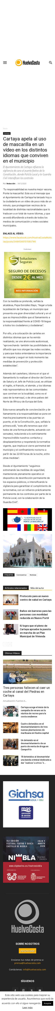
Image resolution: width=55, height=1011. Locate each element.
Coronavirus (21, 575)
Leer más (27, 1007)
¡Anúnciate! (27, 951)
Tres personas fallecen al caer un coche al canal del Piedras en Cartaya (26, 691)
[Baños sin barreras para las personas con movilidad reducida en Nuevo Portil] (10, 614)
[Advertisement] (27, 29)
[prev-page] (5, 644)
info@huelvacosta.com (34, 969)
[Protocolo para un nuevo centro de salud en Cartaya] (10, 599)
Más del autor (37, 588)
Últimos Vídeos (12, 653)
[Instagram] (23, 990)
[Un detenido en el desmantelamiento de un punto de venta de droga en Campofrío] (10, 744)
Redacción (11, 183)
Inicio (5, 128)
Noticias (33, 575)
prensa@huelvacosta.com (27, 963)
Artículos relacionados (16, 588)
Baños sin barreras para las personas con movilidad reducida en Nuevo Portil (35, 614)
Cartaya (7, 133)
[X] (32, 990)
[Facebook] (15, 990)
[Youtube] (40, 990)
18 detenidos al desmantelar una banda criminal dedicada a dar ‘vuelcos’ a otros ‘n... (36, 760)
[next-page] (10, 644)
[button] (5, 63)
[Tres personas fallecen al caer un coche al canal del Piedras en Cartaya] (27, 672)
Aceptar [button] (47, 1003)
